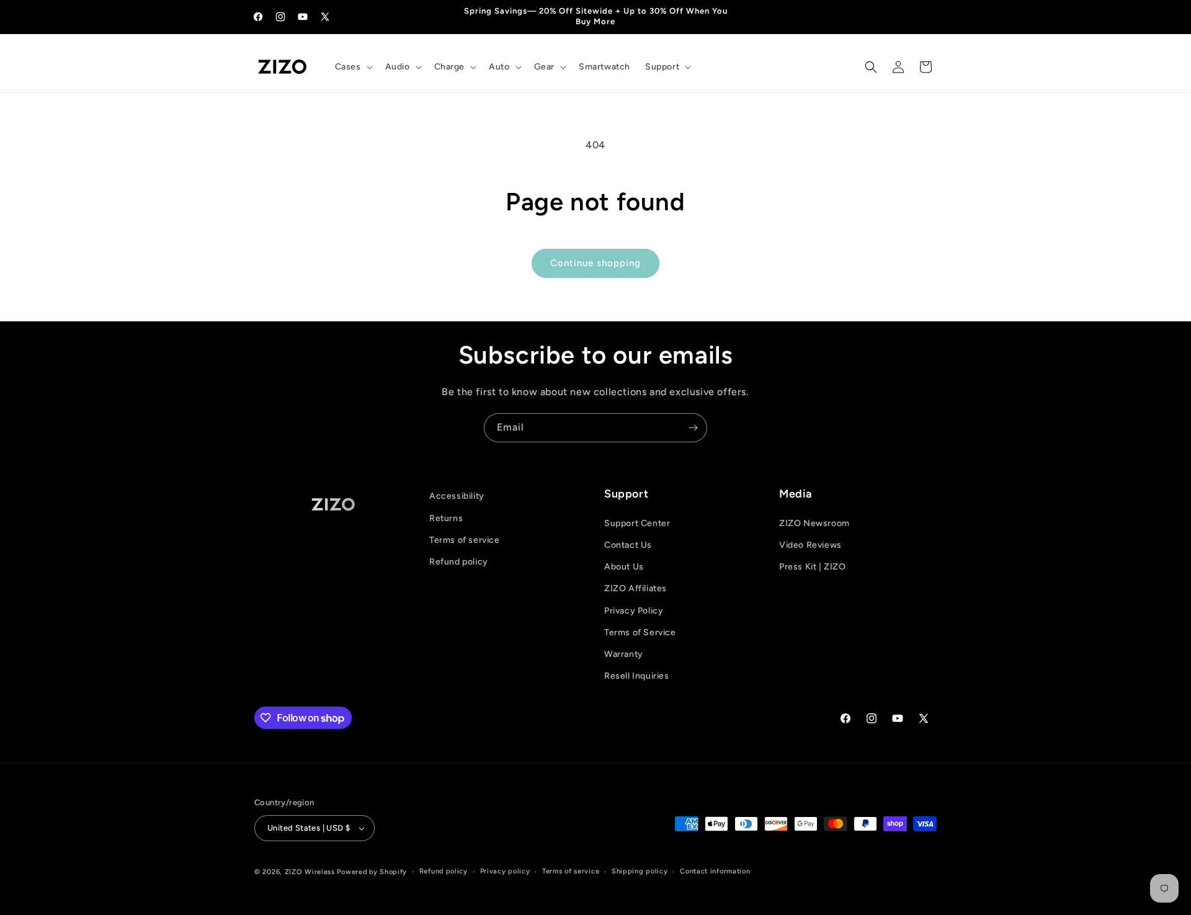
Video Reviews (810, 545)
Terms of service (464, 540)
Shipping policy (640, 871)
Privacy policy (505, 871)
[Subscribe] (693, 427)
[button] (353, 67)
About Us (624, 566)
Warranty (623, 654)
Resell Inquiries (636, 676)
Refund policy (458, 561)
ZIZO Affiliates (635, 588)
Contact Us (628, 545)
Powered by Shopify (372, 872)
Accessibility (456, 496)
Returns (446, 518)
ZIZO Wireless (310, 872)
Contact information (715, 871)
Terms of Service (640, 632)
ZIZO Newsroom (814, 523)
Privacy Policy (633, 610)
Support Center (637, 523)
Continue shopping (595, 263)
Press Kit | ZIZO (812, 566)
